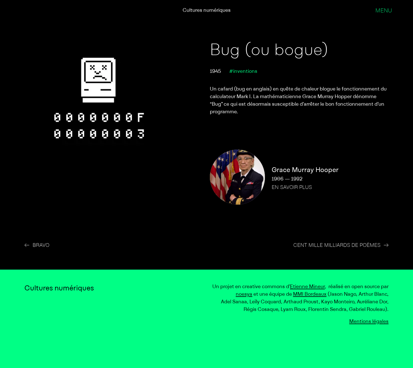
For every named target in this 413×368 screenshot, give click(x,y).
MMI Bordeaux (309, 294)
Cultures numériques (207, 10)
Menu (383, 10)
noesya (244, 294)
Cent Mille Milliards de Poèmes (336, 245)
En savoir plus (292, 187)
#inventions (243, 71)
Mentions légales (369, 321)
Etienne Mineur (307, 287)
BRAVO (41, 245)
